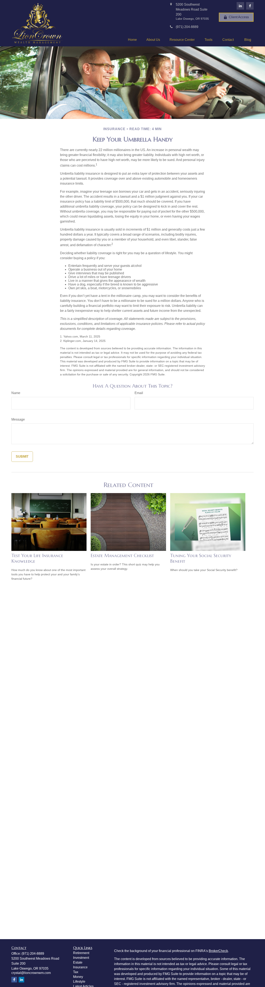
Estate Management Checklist (122, 555)
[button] (132, 39)
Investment (81, 957)
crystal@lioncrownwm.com (31, 973)
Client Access (239, 17)
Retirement (81, 953)
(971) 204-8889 (33, 953)
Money (78, 977)
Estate (77, 962)
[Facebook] (250, 6)
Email (139, 393)
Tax (75, 972)
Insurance (80, 967)
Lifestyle (79, 981)
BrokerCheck (218, 951)
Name (15, 393)
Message (18, 419)
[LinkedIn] (240, 6)
